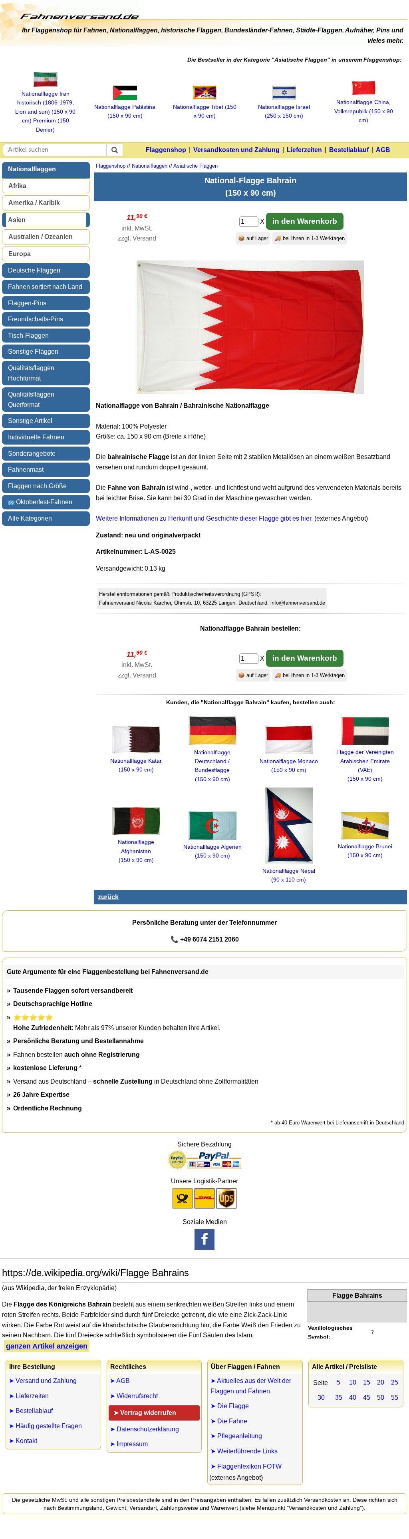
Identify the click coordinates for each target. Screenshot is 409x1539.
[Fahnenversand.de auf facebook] (204, 1239)
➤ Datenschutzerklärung (144, 1429)
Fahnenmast (26, 469)
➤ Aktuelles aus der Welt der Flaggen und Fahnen (250, 1386)
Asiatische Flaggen (195, 166)
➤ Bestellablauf (31, 1410)
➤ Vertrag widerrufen (144, 1412)
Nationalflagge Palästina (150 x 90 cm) (124, 111)
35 (338, 1397)
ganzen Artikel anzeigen (46, 1346)
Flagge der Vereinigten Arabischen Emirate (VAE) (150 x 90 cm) (365, 765)
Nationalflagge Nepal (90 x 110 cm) (288, 875)
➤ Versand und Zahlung (43, 1380)
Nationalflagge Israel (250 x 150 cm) (284, 111)
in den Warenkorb (304, 221)
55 (394, 1397)
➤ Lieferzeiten (29, 1396)
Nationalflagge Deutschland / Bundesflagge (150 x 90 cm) (212, 765)
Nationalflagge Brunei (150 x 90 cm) (365, 850)
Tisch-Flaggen (28, 335)
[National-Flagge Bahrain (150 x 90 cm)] (250, 392)
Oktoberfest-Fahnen (43, 502)
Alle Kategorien (30, 518)
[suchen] (114, 150)
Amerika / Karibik (34, 202)
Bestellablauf (349, 149)
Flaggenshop (166, 149)
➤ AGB (120, 1380)
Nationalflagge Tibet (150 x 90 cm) (204, 111)
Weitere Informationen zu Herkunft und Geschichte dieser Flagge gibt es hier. (204, 518)
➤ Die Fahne (228, 1421)
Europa (19, 253)
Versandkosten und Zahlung (236, 149)
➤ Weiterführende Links (244, 1451)
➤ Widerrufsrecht (134, 1396)
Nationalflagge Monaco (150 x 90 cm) (289, 765)
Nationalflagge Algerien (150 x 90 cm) (212, 851)
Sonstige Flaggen (33, 351)
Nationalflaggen (32, 169)
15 (366, 1382)
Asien (17, 219)
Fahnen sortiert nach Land (45, 286)
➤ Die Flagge (229, 1406)
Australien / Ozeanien (40, 236)
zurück (108, 897)
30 (321, 1397)
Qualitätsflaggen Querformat (31, 399)
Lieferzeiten (304, 149)
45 (366, 1397)
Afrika (17, 185)
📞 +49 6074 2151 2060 (205, 939)
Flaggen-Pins (27, 303)
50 (380, 1397)
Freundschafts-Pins (35, 319)
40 (352, 1397)
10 (352, 1382)
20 (380, 1382)
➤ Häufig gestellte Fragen (45, 1426)
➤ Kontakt (23, 1440)
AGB (383, 149)
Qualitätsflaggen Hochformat (31, 373)
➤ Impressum (129, 1444)
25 (394, 1382)
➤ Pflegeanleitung (236, 1436)
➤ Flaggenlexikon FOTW (246, 1466)
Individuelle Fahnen (36, 437)
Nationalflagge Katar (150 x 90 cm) (136, 765)
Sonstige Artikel (30, 420)
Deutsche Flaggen (34, 270)
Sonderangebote (32, 453)
